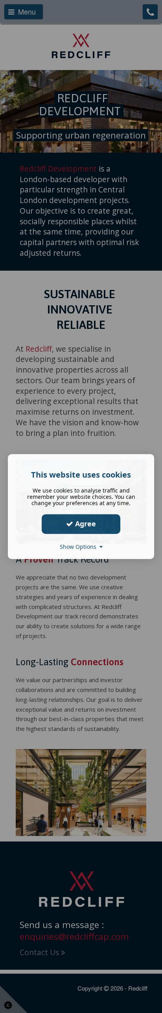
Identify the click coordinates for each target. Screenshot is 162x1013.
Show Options (79, 546)
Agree (84, 523)
